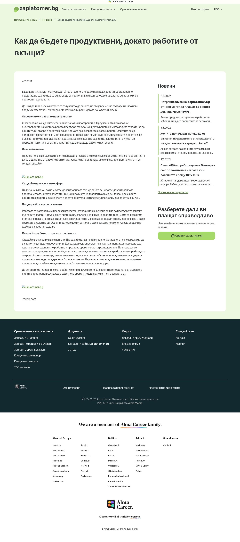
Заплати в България (26, 337)
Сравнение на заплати (133, 9)
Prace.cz (57, 460)
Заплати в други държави (29, 349)
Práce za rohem (61, 471)
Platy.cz (85, 465)
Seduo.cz (85, 455)
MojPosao (140, 445)
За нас (72, 349)
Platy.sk (84, 471)
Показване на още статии (173, 192)
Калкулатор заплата (103, 9)
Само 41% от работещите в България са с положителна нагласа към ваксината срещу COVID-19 (187, 170)
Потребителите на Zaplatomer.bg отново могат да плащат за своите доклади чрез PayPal (185, 106)
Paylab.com (86, 476)
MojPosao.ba (142, 450)
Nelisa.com (58, 481)
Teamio (84, 450)
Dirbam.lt (112, 460)
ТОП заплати (22, 367)
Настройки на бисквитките (164, 387)
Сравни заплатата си (188, 235)
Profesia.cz (59, 455)
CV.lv (110, 450)
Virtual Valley (142, 465)
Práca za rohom (61, 465)
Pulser (139, 471)
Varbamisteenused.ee (119, 486)
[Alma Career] (120, 504)
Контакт (180, 337)
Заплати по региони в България (33, 343)
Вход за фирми (200, 9)
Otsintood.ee (115, 471)
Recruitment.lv (115, 481)
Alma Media (135, 403)
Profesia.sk (59, 450)
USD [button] (217, 9)
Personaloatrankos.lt (118, 476)
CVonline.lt (113, 445)
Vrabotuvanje (142, 455)
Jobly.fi (167, 445)
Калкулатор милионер (27, 355)
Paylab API (128, 349)
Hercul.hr (140, 460)
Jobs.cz (57, 445)
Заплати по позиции (74, 9)
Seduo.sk (85, 460)
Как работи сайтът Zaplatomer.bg (88, 343)
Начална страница (25, 19)
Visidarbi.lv (113, 465)
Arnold (84, 445)
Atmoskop (58, 476)
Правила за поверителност (118, 387)
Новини (47, 19)
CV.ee (111, 455)
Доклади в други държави (137, 337)
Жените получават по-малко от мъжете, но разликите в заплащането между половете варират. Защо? (187, 138)
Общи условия (77, 337)
